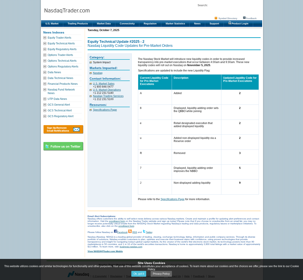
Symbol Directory (227, 18)
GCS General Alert (59, 104)
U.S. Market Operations (107, 89)
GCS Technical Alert (60, 110)
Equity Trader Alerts (59, 37)
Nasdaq (97, 73)
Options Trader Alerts (60, 55)
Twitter (149, 232)
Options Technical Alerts (62, 60)
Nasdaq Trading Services (108, 96)
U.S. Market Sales (103, 83)
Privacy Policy (161, 273)
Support (214, 23)
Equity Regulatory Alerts (62, 49)
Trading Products (78, 23)
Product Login (239, 23)
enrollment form (117, 221)
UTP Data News (57, 99)
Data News (54, 72)
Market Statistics (175, 23)
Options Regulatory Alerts (63, 66)
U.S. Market (52, 23)
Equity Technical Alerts (61, 43)
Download (63, 129)
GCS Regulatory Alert (60, 116)
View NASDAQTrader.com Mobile (105, 251)
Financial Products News (63, 83)
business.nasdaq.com (131, 246)
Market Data (104, 23)
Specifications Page (105, 109)
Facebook (122, 232)
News (197, 23)
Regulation (150, 23)
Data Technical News (60, 78)
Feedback (251, 18)
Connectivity (127, 23)
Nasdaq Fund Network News (61, 91)
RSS (134, 232)
